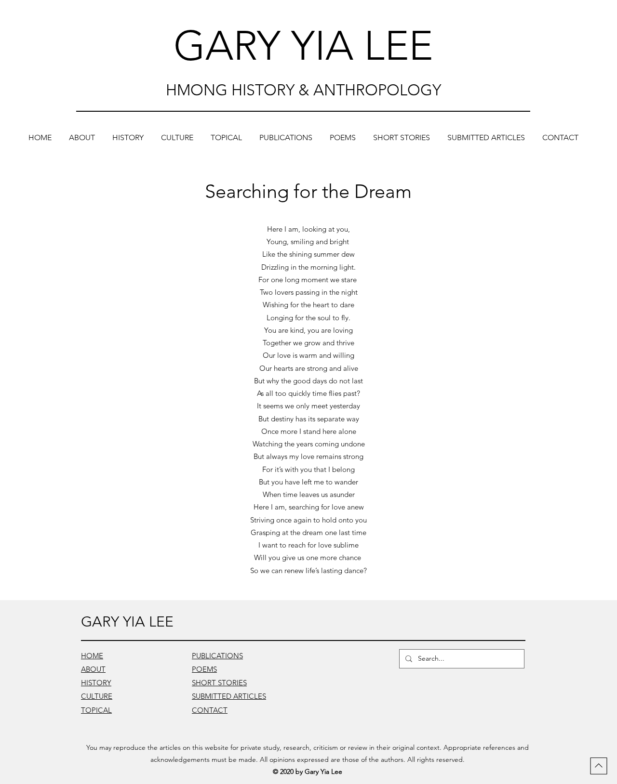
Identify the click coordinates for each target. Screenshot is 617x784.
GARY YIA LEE (303, 45)
